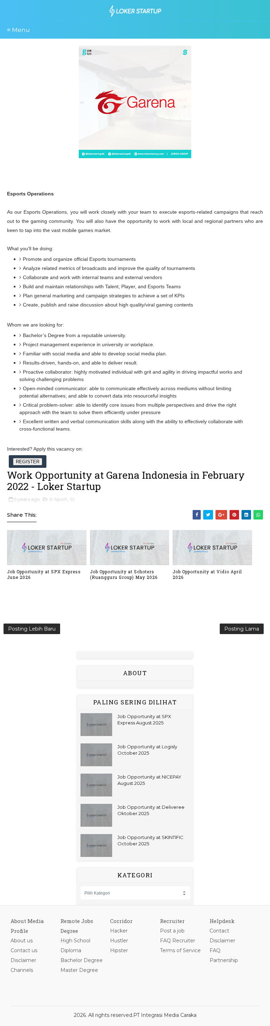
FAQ (215, 950)
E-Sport (58, 499)
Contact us (24, 950)
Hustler (119, 940)
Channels (22, 970)
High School (75, 940)
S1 (72, 499)
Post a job (172, 931)
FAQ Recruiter (177, 940)
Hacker (119, 931)
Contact (219, 931)
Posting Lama (241, 629)
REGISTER (27, 461)
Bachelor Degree (81, 960)
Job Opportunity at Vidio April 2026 (207, 574)
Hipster (119, 950)
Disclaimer (23, 960)
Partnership (224, 960)
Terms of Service (180, 950)
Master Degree (79, 970)
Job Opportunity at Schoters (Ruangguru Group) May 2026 (124, 574)
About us (22, 940)
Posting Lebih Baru (32, 629)
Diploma (70, 950)
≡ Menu (18, 29)
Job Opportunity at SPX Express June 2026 (44, 574)
